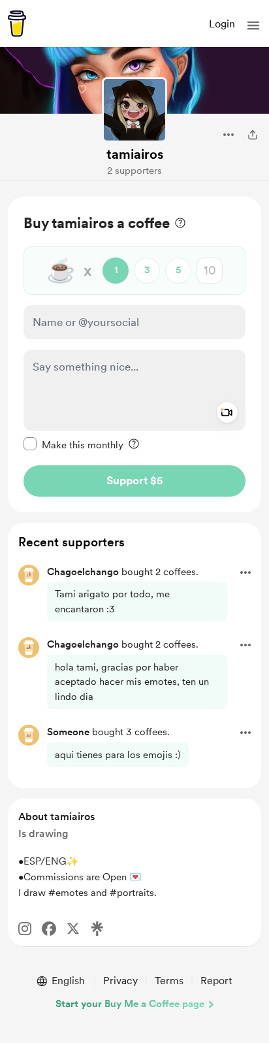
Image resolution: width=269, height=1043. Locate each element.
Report (216, 980)
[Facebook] (49, 928)
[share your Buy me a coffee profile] (253, 134)
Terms (169, 980)
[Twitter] (73, 928)
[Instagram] (24, 928)
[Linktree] (97, 928)
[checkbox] (73, 444)
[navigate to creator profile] (134, 109)
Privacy (120, 980)
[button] (253, 25)
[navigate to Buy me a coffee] (17, 23)
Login (222, 24)
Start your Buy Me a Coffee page (129, 1004)
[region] (134, 354)
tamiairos (134, 154)
